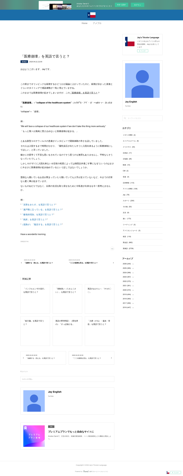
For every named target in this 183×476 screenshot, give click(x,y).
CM (125, 170)
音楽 (126, 177)
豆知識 (127, 159)
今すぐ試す (121, 4)
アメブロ (97, 23)
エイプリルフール (131, 141)
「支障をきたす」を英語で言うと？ (38, 204)
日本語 (127, 153)
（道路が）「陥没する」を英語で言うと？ (41, 224)
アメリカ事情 (130, 188)
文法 (126, 212)
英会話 (128, 242)
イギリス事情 (129, 135)
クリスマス (129, 147)
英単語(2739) (24, 241)
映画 (126, 165)
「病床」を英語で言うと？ (34, 219)
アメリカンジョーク (131, 230)
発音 (127, 236)
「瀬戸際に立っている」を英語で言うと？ (41, 209)
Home (84, 23)
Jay (126, 194)
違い (127, 218)
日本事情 (128, 183)
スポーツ (128, 200)
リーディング (129, 224)
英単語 (24, 61)
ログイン (137, 4)
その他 (127, 206)
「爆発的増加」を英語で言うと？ (37, 214)
